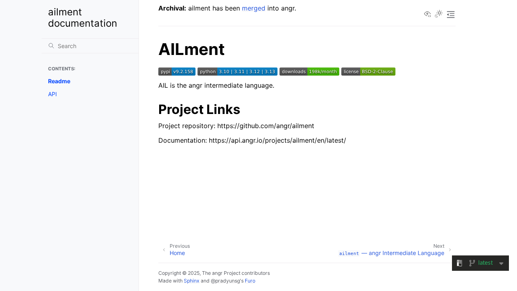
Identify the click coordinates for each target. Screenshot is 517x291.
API (52, 94)
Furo (250, 281)
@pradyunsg (225, 281)
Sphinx (192, 281)
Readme (59, 81)
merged (253, 8)
